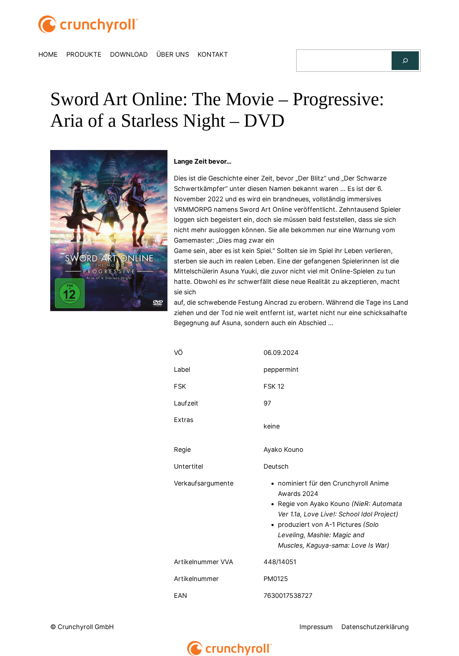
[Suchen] (405, 60)
